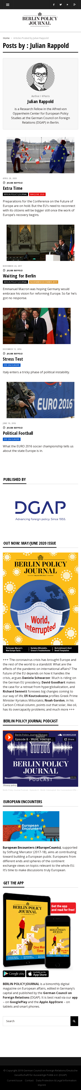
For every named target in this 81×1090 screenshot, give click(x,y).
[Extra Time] (40, 155)
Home (6, 38)
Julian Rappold (40, 101)
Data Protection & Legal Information (56, 1080)
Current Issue (14, 1080)
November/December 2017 (43, 282)
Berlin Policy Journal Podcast (15, 790)
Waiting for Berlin (19, 276)
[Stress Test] (37, 326)
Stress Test (13, 359)
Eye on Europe (11, 365)
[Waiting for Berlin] (40, 242)
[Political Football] (40, 400)
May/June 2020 (37, 194)
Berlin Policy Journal (15, 194)
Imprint (42, 1085)
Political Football (18, 433)
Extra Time (12, 188)
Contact (29, 1080)
